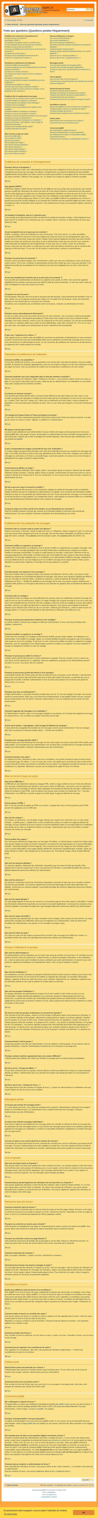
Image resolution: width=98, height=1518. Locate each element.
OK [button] (83, 1512)
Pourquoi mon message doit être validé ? (19, 126)
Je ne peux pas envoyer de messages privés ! (66, 65)
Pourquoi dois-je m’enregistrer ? (16, 38)
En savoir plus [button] (10, 1514)
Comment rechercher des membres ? (63, 97)
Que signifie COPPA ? (12, 40)
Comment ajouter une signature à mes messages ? (22, 103)
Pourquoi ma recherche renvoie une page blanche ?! (68, 95)
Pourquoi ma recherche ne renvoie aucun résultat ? (67, 93)
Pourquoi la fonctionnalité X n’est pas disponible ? (67, 132)
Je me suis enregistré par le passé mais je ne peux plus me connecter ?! (25, 50)
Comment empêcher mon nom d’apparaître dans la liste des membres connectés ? (25, 68)
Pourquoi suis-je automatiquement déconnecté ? (22, 56)
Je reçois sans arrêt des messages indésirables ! (67, 67)
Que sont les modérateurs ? (59, 40)
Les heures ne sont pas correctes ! (17, 72)
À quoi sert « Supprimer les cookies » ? (18, 58)
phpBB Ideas (32, 1423)
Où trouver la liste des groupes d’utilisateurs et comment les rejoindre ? (70, 46)
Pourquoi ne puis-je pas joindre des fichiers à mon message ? (26, 116)
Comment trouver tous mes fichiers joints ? (64, 123)
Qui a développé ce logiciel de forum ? (63, 130)
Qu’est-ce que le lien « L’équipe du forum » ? (65, 58)
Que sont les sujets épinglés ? (15, 149)
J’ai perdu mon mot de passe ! (15, 53)
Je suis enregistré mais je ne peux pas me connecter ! (23, 45)
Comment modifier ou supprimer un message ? (21, 101)
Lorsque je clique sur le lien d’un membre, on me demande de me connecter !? (24, 90)
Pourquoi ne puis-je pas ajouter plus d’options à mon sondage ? (23, 108)
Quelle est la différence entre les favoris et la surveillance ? (70, 107)
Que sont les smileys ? (12, 140)
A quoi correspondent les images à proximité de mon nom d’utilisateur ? (25, 81)
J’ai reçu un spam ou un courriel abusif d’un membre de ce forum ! (70, 71)
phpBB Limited (64, 1404)
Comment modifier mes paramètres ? (17, 65)
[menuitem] (19, 20)
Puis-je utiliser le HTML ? (13, 138)
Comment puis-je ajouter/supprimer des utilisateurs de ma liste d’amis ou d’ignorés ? (71, 82)
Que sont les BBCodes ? (13, 136)
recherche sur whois (58, 1440)
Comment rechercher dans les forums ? (63, 91)
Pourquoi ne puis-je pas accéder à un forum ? (20, 114)
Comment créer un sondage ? (15, 105)
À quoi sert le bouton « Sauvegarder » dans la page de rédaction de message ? (24, 123)
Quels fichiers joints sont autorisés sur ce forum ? (67, 121)
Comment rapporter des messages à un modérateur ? (23, 120)
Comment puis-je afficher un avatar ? (17, 84)
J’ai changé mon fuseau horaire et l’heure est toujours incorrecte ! (23, 75)
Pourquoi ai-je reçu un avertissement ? (18, 118)
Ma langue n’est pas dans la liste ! (16, 78)
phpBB (18, 439)
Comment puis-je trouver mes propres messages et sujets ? (70, 99)
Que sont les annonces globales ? (16, 145)
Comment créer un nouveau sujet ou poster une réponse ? (25, 98)
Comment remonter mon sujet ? (16, 129)
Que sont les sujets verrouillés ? (16, 151)
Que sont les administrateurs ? (60, 38)
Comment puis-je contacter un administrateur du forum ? (69, 139)
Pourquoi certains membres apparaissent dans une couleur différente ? (70, 52)
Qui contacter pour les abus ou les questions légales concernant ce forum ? (68, 136)
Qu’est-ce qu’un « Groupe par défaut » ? (64, 56)
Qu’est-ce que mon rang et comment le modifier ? (22, 87)
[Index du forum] (23, 10)
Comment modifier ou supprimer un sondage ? (21, 111)
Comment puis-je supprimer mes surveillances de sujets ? (70, 113)
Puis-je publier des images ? (15, 143)
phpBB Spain (52, 1492)
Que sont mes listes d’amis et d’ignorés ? (64, 79)
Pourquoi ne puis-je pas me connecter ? (19, 47)
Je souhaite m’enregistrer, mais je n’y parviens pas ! (23, 43)
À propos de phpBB (36, 1409)
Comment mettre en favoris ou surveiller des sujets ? (68, 109)
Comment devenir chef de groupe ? (62, 49)
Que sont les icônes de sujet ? (15, 153)
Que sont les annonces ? (13, 147)
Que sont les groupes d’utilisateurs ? (62, 43)
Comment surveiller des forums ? (61, 111)
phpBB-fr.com (52, 1494)
